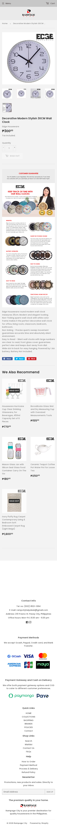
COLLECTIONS (28, 716)
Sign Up (50, 792)
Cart (52, 3)
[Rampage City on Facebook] (27, 622)
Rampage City (20, 823)
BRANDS (28, 723)
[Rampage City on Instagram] (30, 622)
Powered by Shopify (39, 823)
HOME (28, 713)
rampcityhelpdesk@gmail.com (32, 610)
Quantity (6, 143)
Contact (28, 730)
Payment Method (28, 765)
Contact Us (28, 748)
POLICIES (28, 727)
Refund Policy (28, 772)
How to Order (28, 761)
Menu (8, 3)
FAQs (28, 751)
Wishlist (28, 744)
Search (28, 741)
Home (4, 23)
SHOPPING (28, 720)
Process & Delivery (28, 768)
